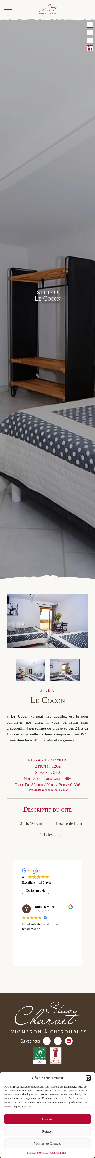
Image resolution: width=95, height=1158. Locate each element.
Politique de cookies (37, 1152)
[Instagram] (90, 40)
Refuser (47, 1131)
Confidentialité (58, 1152)
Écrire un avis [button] (35, 890)
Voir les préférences (47, 1143)
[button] (88, 1078)
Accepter (47, 1119)
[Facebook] (90, 32)
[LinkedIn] (90, 48)
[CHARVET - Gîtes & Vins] (47, 9)
